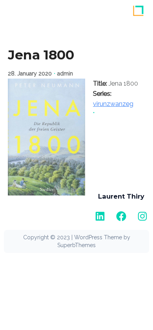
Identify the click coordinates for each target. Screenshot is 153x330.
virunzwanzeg (113, 104)
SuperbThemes (76, 245)
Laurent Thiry (121, 196)
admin (65, 73)
